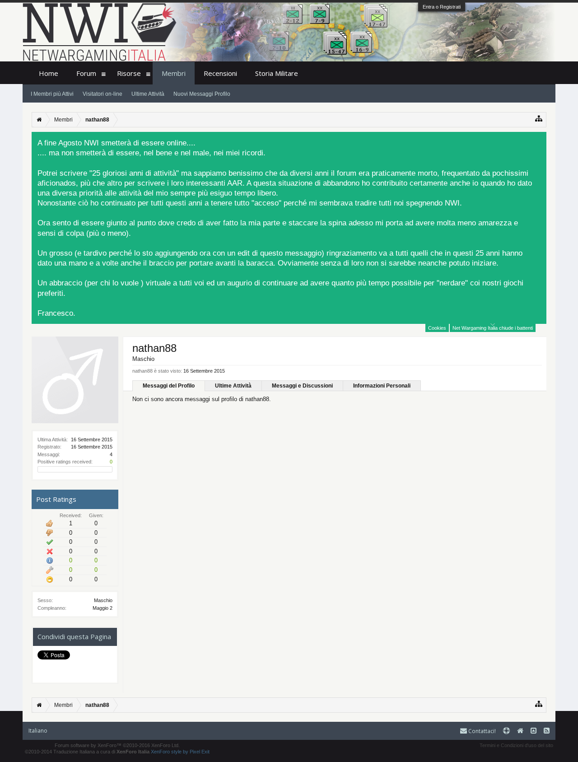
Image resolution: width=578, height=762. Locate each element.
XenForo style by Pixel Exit (180, 751)
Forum (86, 73)
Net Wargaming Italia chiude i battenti (492, 328)
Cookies (437, 328)
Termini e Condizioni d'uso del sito (516, 745)
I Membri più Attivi (52, 94)
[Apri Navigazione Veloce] (539, 118)
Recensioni (220, 73)
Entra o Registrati (442, 6)
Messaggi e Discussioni (302, 386)
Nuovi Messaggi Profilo (201, 94)
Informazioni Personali (381, 386)
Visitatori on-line (102, 94)
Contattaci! (481, 731)
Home (48, 73)
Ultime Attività (233, 386)
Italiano (37, 730)
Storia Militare (276, 73)
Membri (174, 73)
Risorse (129, 73)
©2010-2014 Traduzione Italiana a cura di (87, 751)
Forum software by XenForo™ (117, 745)
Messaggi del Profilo (169, 386)
